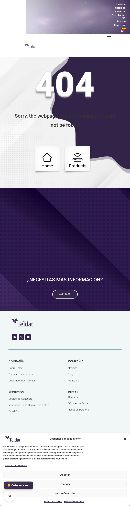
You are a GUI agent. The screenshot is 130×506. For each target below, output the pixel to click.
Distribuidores (119, 16)
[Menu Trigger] (109, 38)
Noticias (72, 368)
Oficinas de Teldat (78, 403)
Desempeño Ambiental (21, 380)
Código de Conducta (20, 398)
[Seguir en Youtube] (28, 337)
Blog (116, 25)
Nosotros (120, 11)
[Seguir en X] (21, 337)
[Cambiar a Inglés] (124, 26)
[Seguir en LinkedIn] (14, 337)
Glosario (121, 4)
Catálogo (120, 8)
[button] (125, 438)
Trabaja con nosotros (20, 374)
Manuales (73, 380)
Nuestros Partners (78, 409)
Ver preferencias (65, 493)
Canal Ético (14, 411)
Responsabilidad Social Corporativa (28, 405)
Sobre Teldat (15, 368)
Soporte (121, 21)
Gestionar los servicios (16, 465)
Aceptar (65, 474)
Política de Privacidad (74, 501)
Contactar (73, 397)
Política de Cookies (53, 501)
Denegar (65, 484)
